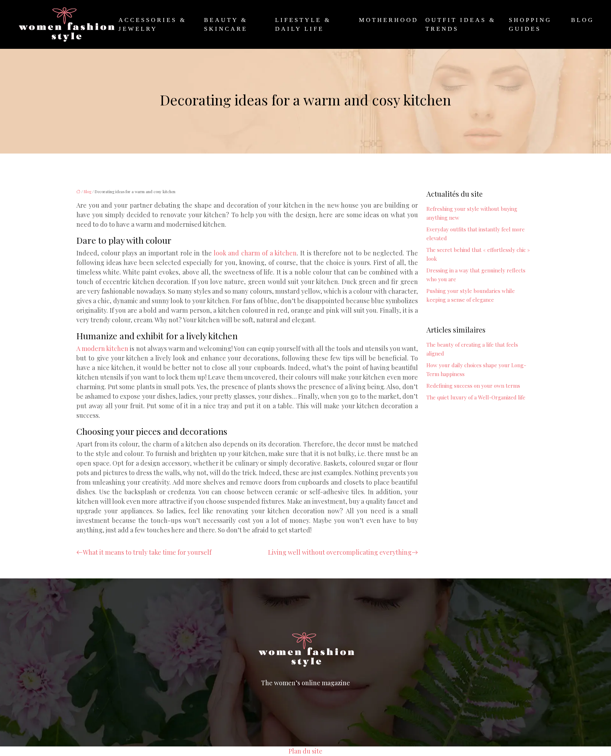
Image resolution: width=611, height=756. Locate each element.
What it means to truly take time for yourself (147, 552)
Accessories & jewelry (152, 25)
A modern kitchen (103, 348)
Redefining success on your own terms (473, 385)
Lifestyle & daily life (303, 25)
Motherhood (388, 20)
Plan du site (305, 751)
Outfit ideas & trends (460, 25)
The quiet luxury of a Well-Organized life (475, 397)
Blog (582, 20)
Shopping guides (530, 25)
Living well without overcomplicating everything (340, 552)
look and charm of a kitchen (254, 253)
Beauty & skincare (226, 25)
